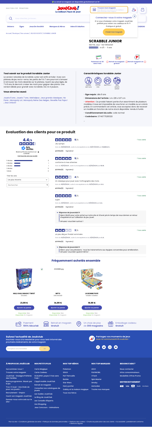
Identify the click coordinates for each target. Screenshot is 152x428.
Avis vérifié (142, 139)
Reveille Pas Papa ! (59, 100)
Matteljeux (34, 97)
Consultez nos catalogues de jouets (47, 389)
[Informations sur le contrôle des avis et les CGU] (38, 152)
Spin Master (96, 379)
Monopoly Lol (16, 100)
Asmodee (95, 386)
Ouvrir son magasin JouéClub (19, 396)
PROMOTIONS (23, 8)
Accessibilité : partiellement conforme (129, 422)
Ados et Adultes (77, 26)
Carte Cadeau (40, 372)
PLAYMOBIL (95, 372)
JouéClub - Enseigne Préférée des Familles (19, 377)
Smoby (94, 382)
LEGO (93, 369)
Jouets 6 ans (9, 97)
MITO (58, 294)
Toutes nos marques (100, 389)
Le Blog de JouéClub (43, 397)
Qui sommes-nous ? (14, 369)
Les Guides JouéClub (43, 394)
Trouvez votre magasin (16, 372)
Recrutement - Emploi (15, 393)
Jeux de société (36, 26)
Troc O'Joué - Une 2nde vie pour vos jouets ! (17, 388)
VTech (94, 376)
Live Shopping (40, 404)
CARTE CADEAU (138, 26)
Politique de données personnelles (55, 422)
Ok (45, 349)
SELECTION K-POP (12, 8)
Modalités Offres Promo (130, 376)
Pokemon (67, 369)
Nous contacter (127, 369)
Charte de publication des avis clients (100, 422)
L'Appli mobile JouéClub (44, 381)
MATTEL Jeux (94, 45)
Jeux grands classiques (51, 97)
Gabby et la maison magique (75, 389)
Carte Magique (40, 369)
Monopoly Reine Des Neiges (36, 100)
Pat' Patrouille (69, 376)
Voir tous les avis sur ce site (27, 156)
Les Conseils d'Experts (43, 400)
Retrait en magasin (42, 385)
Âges (21, 26)
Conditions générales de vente (30, 422)
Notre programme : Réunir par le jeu (19, 382)
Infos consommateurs (129, 372)
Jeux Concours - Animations (46, 407)
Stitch (65, 372)
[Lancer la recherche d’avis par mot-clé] (47, 185)
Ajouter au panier (24, 308)
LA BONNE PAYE (91, 294)
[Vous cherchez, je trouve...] (10, 18)
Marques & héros (57, 26)
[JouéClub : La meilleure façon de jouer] (68, 12)
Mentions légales (77, 423)
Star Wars (67, 382)
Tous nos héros (69, 393)
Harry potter (68, 386)
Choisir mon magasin (113, 32)
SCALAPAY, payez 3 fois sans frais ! (46, 377)
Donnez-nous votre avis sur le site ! (19, 400)
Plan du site (13, 422)
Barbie (66, 379)
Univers (10, 26)
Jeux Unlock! (10, 102)
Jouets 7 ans (22, 97)
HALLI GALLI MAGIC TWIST (24, 294)
